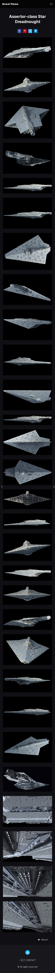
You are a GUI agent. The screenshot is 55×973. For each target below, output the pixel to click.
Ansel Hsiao (10, 3)
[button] (42, 940)
